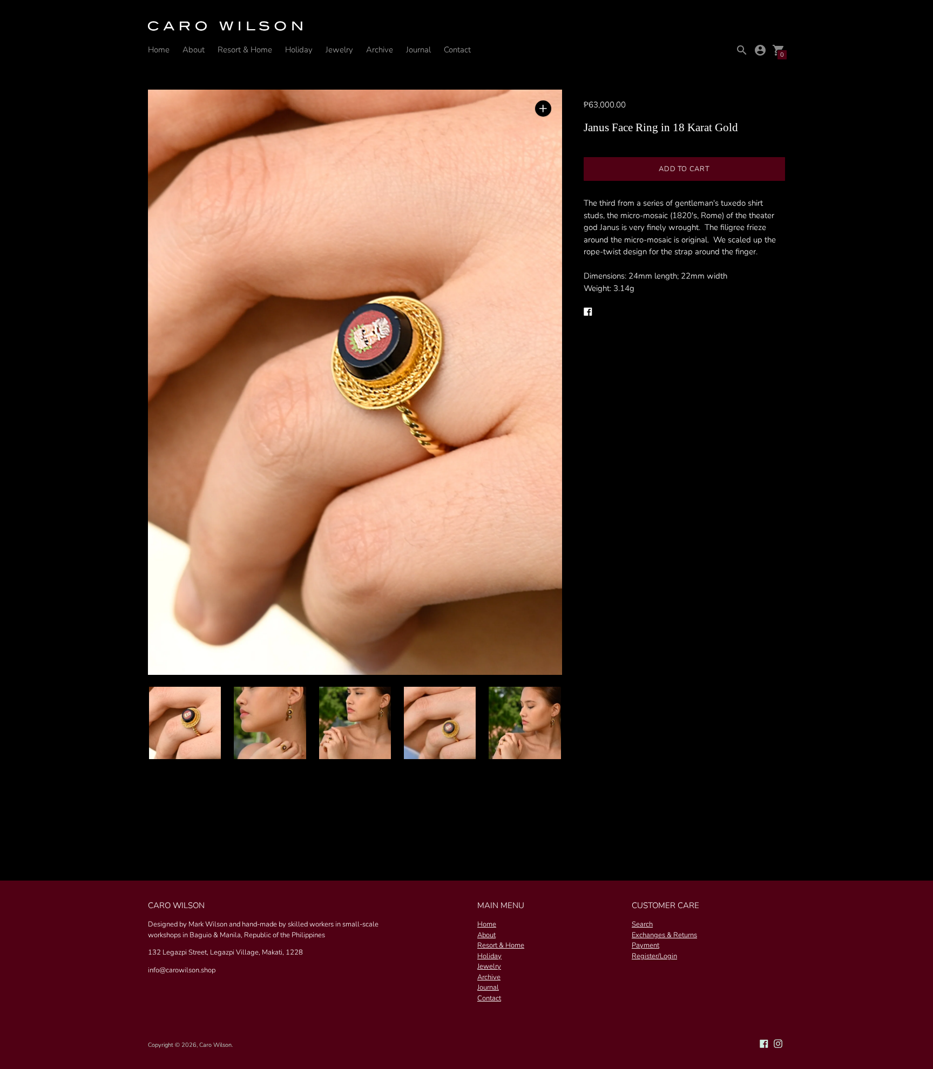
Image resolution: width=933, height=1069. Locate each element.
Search (642, 924)
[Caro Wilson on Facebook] (764, 1043)
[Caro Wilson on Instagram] (778, 1043)
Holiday (299, 49)
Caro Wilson (215, 1045)
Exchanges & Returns (664, 935)
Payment (645, 945)
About (193, 49)
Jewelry (339, 49)
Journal (418, 49)
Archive (379, 49)
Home (159, 49)
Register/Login (654, 956)
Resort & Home (245, 49)
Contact (457, 49)
